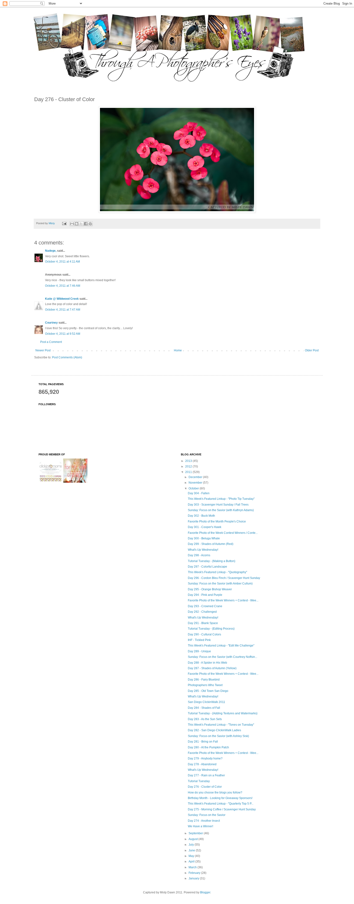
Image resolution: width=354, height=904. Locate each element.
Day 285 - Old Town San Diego (208, 691)
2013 (189, 461)
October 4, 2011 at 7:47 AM (62, 309)
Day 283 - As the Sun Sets (205, 719)
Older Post (312, 350)
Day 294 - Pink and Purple (205, 595)
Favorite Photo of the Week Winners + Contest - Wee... (223, 600)
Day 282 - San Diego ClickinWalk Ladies (214, 730)
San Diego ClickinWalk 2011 (206, 702)
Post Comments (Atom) (67, 357)
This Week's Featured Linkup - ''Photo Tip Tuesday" (221, 499)
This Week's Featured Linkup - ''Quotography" (217, 572)
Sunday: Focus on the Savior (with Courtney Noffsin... (222, 657)
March (193, 867)
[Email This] (72, 223)
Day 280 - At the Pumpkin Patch (208, 747)
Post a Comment (51, 342)
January (194, 878)
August (193, 839)
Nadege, (50, 250)
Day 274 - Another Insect (204, 820)
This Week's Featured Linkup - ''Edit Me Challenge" (221, 645)
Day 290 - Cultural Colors (204, 634)
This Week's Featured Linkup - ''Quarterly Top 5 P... (220, 803)
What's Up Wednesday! (203, 549)
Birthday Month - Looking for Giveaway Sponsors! (220, 798)
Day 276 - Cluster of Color (205, 786)
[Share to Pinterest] (90, 223)
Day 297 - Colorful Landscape (207, 566)
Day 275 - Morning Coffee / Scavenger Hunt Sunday (222, 809)
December (196, 477)
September (196, 833)
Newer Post (43, 350)
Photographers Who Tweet (205, 685)
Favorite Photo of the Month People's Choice (217, 521)
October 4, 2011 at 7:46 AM (62, 285)
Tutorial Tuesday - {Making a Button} (211, 561)
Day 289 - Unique (199, 651)
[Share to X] (81, 223)
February (195, 873)
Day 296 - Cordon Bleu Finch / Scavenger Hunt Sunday (224, 578)
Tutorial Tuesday (199, 781)
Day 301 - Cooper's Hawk (204, 527)
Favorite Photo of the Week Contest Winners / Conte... (223, 533)
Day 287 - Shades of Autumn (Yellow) (212, 668)
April (192, 861)
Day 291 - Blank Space (203, 623)
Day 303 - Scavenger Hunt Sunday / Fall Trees (218, 504)
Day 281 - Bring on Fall (203, 741)
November (196, 482)
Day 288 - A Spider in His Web (207, 662)
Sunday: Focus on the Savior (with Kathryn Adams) (221, 510)
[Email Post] (64, 223)
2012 (189, 466)
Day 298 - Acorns (199, 555)
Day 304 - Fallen (199, 493)
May (192, 856)
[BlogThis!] (76, 223)
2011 (189, 472)
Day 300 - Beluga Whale (204, 538)
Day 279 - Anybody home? (205, 758)
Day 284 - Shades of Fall (204, 707)
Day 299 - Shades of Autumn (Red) (210, 544)
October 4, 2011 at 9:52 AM (62, 333)
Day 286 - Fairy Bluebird (204, 679)
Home (178, 350)
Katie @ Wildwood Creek (62, 298)
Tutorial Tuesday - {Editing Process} (211, 628)
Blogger (205, 892)
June (192, 850)
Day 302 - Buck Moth (201, 515)
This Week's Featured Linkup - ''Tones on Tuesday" (221, 724)
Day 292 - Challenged (202, 611)
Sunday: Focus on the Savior (206, 815)
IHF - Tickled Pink (199, 640)
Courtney (51, 322)
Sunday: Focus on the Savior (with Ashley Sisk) (218, 736)
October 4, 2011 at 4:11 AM (62, 261)
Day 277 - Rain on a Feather (206, 775)
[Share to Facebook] (85, 223)
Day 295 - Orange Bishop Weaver (210, 589)
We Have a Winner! (200, 826)
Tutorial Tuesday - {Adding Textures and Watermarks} (222, 713)
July (192, 844)
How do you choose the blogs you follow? (215, 792)
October (194, 488)
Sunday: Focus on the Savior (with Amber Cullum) (220, 583)
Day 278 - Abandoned (202, 764)
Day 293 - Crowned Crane (205, 606)
